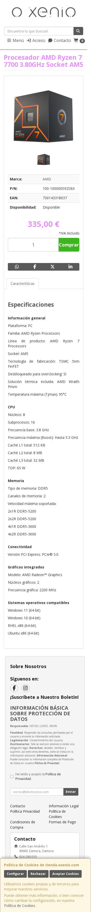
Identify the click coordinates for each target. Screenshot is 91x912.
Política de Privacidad (47, 763)
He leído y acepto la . (38, 776)
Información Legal (64, 805)
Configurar (15, 874)
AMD (47, 179)
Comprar (69, 245)
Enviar (71, 792)
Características (23, 283)
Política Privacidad (25, 811)
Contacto (62, 40)
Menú (18, 40)
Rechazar (38, 874)
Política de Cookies (19, 905)
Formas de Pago (62, 822)
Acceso (38, 40)
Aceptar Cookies (65, 874)
